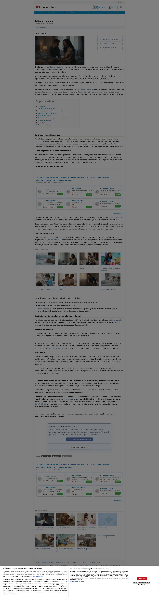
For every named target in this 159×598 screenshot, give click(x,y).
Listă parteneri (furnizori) (77, 581)
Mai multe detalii (38, 576)
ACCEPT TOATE (142, 578)
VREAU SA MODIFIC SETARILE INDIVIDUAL (141, 583)
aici (58, 586)
